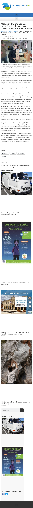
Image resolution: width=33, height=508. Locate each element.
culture (3, 165)
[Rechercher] (22, 410)
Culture (20, 38)
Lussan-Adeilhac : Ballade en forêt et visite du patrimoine (15, 283)
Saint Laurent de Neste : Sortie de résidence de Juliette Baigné (15, 403)
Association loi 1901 (18, 502)
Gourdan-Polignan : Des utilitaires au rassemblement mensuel (12, 213)
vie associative (21, 167)
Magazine (25, 38)
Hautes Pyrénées (20, 165)
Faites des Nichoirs (10, 165)
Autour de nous (14, 38)
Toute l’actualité (11, 31)
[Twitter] (6, 494)
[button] (16, 15)
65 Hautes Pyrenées (6, 38)
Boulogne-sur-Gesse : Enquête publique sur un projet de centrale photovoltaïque (15, 333)
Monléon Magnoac (11, 167)
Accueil (3, 31)
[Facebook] (3, 494)
